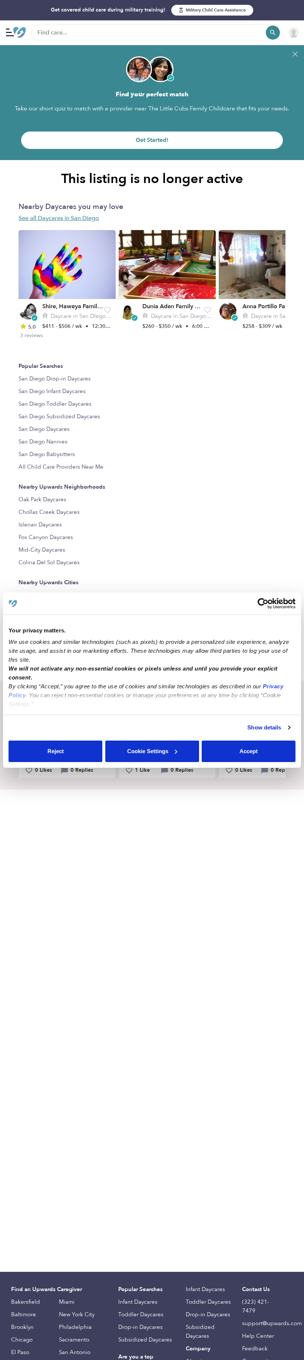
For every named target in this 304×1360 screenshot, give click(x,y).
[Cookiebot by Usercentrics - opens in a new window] (263, 603)
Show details (264, 727)
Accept (248, 751)
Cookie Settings (147, 751)
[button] (107, 310)
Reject (55, 751)
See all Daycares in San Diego (59, 218)
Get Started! (152, 140)
